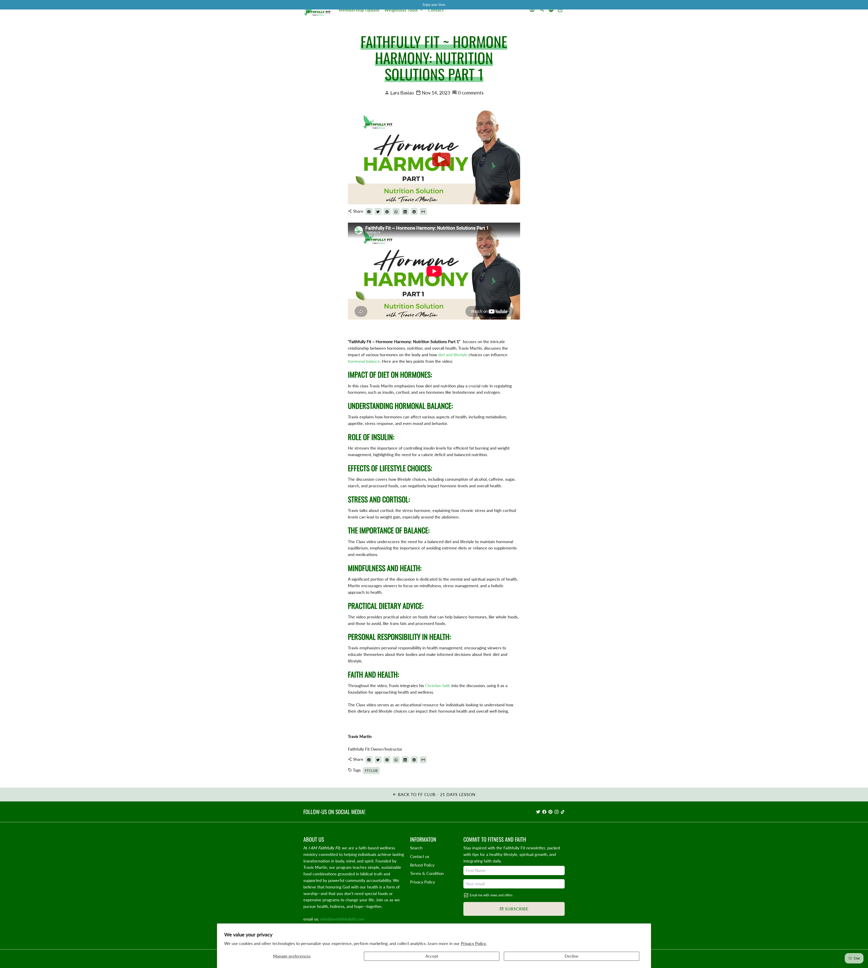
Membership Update (359, 9)
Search (416, 847)
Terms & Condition (427, 873)
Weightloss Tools (403, 9)
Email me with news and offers (491, 895)
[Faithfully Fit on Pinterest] (550, 811)
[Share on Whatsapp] (396, 211)
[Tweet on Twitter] (378, 211)
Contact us (419, 856)
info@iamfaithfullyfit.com (342, 918)
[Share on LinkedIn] (405, 211)
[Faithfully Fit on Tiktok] (563, 811)
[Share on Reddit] (414, 211)
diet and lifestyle (452, 354)
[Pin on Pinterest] (387, 211)
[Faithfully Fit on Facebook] (544, 811)
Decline (571, 956)
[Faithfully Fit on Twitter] (538, 811)
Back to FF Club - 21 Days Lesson (434, 794)
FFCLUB (371, 771)
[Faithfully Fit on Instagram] (556, 811)
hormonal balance (364, 361)
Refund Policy (422, 864)
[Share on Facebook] (369, 211)
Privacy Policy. (473, 943)
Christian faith (437, 685)
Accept (431, 956)
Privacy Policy (422, 881)
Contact (436, 9)
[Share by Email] (423, 211)
